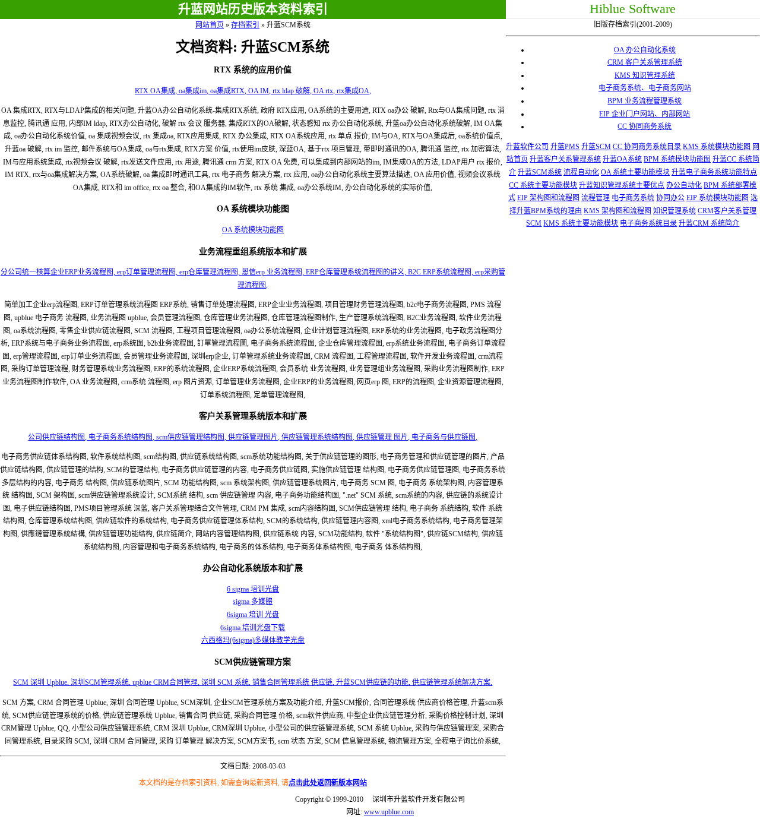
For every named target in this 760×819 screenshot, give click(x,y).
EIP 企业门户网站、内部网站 (644, 114)
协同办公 (670, 198)
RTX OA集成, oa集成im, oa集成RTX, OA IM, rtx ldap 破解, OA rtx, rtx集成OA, (253, 91)
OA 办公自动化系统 (645, 50)
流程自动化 (581, 172)
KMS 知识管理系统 (645, 75)
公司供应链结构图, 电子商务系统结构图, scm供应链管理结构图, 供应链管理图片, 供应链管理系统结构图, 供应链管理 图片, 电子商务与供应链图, (252, 437)
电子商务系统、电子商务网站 (644, 88)
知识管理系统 (674, 211)
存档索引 (245, 25)
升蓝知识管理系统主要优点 (621, 185)
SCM (534, 223)
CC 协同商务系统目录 (647, 147)
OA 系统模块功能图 (253, 230)
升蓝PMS (565, 147)
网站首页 (209, 25)
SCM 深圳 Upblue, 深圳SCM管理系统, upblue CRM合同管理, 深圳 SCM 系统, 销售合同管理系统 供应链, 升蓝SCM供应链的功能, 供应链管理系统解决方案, (252, 682)
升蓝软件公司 (527, 147)
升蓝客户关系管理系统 (565, 159)
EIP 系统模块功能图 (717, 198)
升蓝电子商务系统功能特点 (714, 172)
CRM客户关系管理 (727, 211)
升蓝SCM (596, 147)
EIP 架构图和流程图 (548, 198)
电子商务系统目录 (648, 223)
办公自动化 (684, 185)
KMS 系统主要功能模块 (580, 223)
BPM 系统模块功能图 (677, 159)
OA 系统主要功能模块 (635, 172)
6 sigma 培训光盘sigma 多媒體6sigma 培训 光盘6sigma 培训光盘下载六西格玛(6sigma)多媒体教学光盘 (253, 614)
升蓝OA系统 (622, 159)
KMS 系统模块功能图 (716, 147)
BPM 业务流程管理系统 (644, 101)
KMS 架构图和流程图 (617, 211)
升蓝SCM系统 (540, 172)
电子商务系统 (633, 198)
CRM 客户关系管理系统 (644, 62)
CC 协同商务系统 (645, 126)
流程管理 (595, 198)
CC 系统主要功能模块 (543, 185)
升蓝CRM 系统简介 (709, 223)
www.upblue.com (389, 812)
